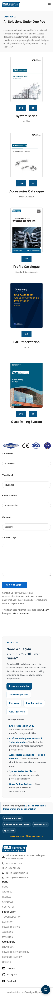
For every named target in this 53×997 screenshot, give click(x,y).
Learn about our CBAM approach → (26, 836)
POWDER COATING (11, 927)
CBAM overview (17, 712)
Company (6, 517)
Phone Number (9, 495)
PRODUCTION (9, 912)
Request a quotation (19, 686)
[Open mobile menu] (49, 4)
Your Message (9, 537)
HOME (5, 887)
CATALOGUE (8, 902)
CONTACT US (8, 907)
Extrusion (14, 703)
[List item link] (26, 857)
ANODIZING (7, 932)
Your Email (7, 475)
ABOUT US (7, 892)
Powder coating (34, 703)
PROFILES (6, 897)
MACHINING (7, 937)
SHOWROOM (8, 947)
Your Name (7, 453)
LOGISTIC (6, 962)
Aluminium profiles (18, 694)
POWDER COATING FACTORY (15, 952)
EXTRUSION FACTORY (12, 957)
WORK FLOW (8, 942)
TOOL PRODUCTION (11, 917)
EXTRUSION (7, 922)
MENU (5, 882)
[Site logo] (11, 4)
